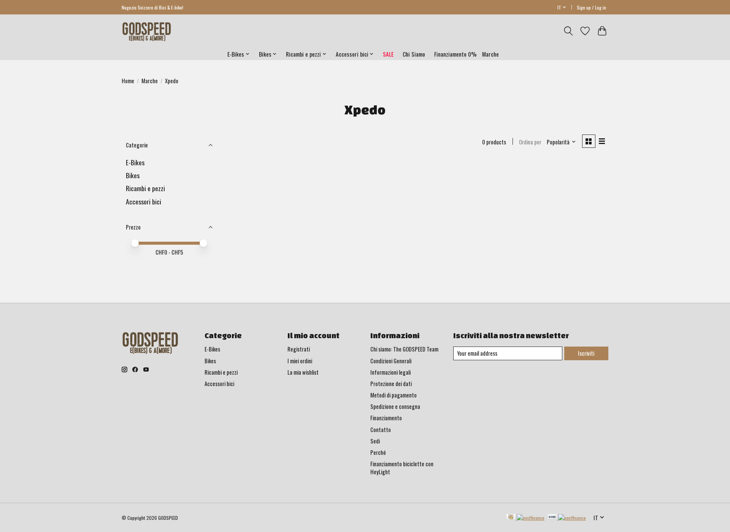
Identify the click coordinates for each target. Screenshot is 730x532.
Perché (378, 452)
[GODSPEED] (146, 31)
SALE (388, 54)
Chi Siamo (414, 54)
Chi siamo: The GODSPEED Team (404, 349)
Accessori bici (143, 201)
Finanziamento (386, 418)
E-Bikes (135, 162)
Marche (490, 54)
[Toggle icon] (568, 31)
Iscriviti (586, 353)
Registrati (298, 349)
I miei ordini (299, 361)
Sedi (375, 441)
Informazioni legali (390, 372)
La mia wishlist (303, 372)
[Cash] (525, 517)
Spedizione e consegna (395, 406)
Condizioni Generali (390, 361)
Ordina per (530, 142)
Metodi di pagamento (393, 395)
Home (128, 81)
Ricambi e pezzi (145, 188)
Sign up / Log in (591, 7)
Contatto (380, 430)
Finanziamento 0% (455, 54)
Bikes (133, 175)
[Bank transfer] (567, 517)
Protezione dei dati (391, 384)
